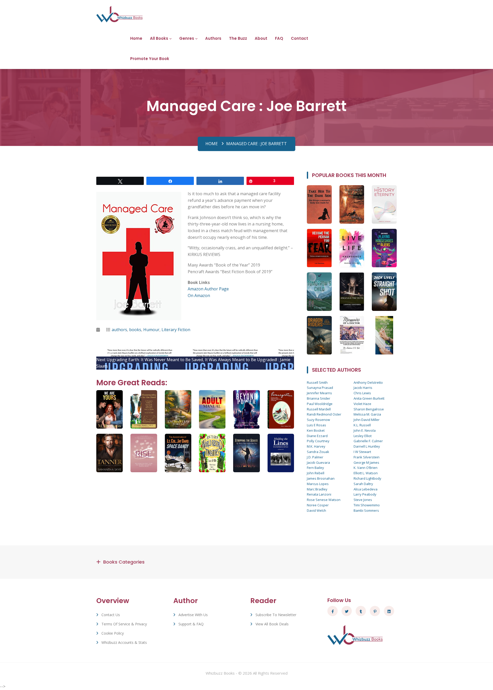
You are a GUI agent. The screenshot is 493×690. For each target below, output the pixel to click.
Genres (186, 38)
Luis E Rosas (316, 425)
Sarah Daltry (363, 483)
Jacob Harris (363, 387)
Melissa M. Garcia (367, 414)
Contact (299, 38)
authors (119, 329)
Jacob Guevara (318, 462)
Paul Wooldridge (320, 403)
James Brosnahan (321, 478)
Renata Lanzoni (319, 494)
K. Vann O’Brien (365, 467)
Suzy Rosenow (318, 419)
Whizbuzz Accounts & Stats (124, 642)
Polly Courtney (318, 441)
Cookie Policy (112, 633)
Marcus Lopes (318, 483)
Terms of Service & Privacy (124, 624)
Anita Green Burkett (369, 398)
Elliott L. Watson (366, 473)
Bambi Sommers (366, 510)
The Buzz (238, 38)
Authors (213, 38)
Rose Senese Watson (323, 499)
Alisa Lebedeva (365, 489)
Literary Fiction (176, 329)
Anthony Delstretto (368, 382)
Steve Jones (363, 499)
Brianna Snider (318, 398)
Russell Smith (317, 382)
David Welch (316, 510)
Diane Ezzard (317, 435)
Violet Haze (362, 403)
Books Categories (124, 562)
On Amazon (199, 295)
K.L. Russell (362, 425)
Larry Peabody (365, 494)
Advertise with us (193, 614)
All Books (159, 38)
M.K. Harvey (316, 446)
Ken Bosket (316, 430)
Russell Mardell (319, 409)
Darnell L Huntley (367, 446)
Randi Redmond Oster (324, 414)
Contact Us (110, 614)
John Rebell (315, 473)
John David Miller (367, 419)
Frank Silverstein (367, 457)
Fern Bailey (315, 467)
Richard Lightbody (367, 478)
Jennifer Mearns (319, 393)
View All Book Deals (272, 624)
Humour (151, 329)
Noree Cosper (318, 505)
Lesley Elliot (363, 435)
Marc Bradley (317, 489)
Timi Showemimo (367, 505)
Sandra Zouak (318, 451)
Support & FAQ (191, 624)
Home (136, 38)
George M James (366, 462)
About (261, 38)
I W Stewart (362, 451)
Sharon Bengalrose (369, 409)
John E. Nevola (365, 430)
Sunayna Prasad (320, 387)
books (135, 329)
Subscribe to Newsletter (275, 614)
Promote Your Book (149, 58)
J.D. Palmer (315, 457)
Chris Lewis (362, 393)
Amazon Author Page (208, 289)
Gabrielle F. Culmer (368, 441)
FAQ (279, 38)
